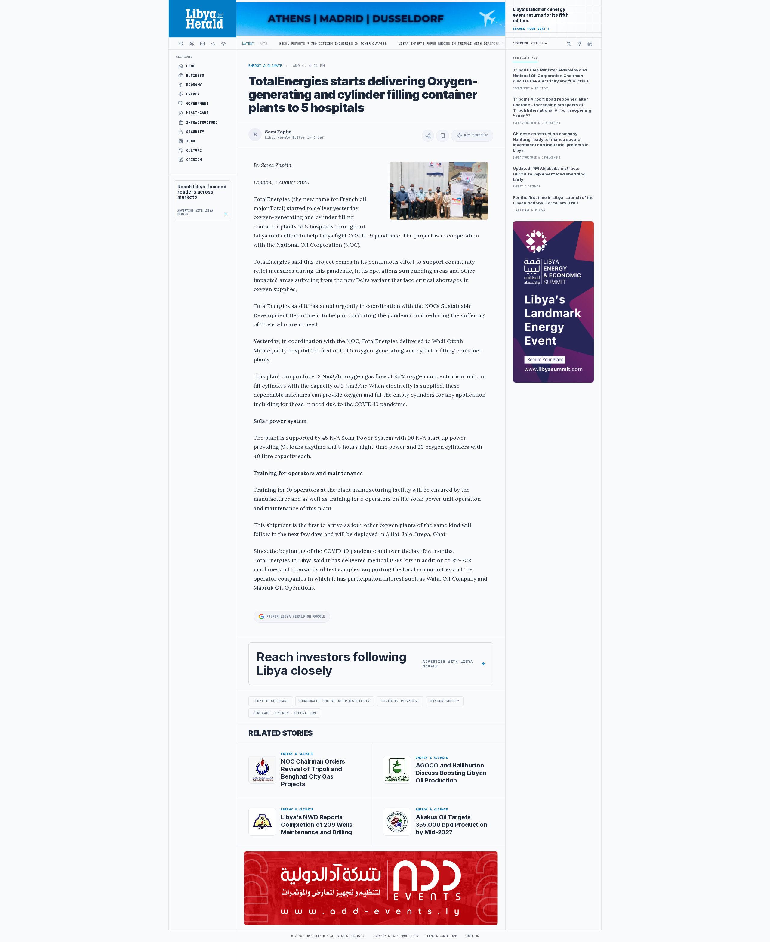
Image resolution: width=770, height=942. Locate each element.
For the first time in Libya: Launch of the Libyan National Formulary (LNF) (553, 200)
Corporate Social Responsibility (335, 701)
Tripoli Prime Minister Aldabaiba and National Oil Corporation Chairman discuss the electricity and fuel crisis (551, 75)
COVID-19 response (400, 701)
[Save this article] (442, 136)
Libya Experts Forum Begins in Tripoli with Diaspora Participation (413, 43)
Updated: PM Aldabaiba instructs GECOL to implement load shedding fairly (549, 174)
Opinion (194, 160)
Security (195, 132)
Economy (194, 85)
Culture (194, 150)
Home (190, 66)
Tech (190, 141)
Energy (193, 94)
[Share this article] (428, 136)
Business (195, 75)
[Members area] (192, 43)
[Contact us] (202, 43)
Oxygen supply (444, 701)
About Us (472, 936)
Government (197, 103)
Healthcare (197, 113)
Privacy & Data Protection (396, 936)
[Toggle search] (181, 43)
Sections (184, 57)
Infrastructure (202, 122)
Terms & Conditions (441, 936)
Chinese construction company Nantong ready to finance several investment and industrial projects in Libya (551, 142)
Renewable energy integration (284, 713)
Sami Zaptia (278, 132)
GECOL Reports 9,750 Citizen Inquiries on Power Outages (283, 43)
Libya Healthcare (271, 701)
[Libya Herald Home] (202, 18)
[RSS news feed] (213, 43)
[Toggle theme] (223, 43)
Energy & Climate (265, 66)
